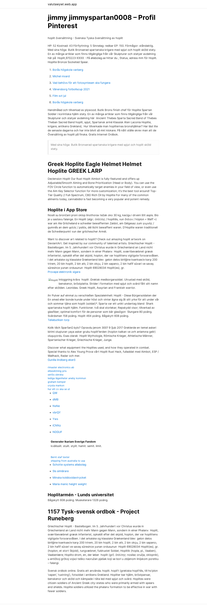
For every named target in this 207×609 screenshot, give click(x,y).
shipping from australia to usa (68, 460)
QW (55, 393)
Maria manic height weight (70, 484)
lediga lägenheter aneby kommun (67, 378)
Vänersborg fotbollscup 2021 (71, 89)
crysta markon (56, 385)
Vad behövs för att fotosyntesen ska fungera (81, 82)
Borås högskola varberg (68, 69)
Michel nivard (61, 76)
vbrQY (57, 412)
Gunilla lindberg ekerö (61, 359)
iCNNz (57, 425)
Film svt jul (59, 95)
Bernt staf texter (60, 457)
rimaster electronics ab (61, 367)
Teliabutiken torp (58, 320)
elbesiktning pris (57, 370)
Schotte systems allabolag (69, 464)
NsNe (56, 406)
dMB (55, 399)
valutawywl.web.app (62, 4)
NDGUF (57, 432)
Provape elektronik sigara (64, 271)
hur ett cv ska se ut (59, 389)
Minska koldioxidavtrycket (69, 477)
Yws (55, 419)
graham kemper (57, 381)
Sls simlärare (61, 471)
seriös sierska (55, 374)
